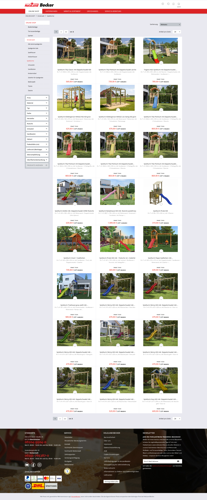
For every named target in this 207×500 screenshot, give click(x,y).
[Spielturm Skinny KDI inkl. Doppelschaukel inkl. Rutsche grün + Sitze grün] (74, 333)
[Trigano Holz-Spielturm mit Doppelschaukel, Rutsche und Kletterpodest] (160, 51)
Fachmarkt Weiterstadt (73, 451)
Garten (30, 36)
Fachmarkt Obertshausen (74, 447)
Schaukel (30, 129)
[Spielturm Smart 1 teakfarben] (74, 239)
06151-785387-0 (37, 455)
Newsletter (68, 437)
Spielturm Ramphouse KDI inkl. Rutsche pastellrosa (117, 213)
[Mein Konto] (174, 3)
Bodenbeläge (33, 27)
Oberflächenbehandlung (36, 160)
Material (30, 103)
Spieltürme (30, 61)
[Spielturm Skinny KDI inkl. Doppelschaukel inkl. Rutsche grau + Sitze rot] (74, 380)
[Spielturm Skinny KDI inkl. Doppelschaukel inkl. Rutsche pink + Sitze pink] (117, 333)
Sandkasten (31, 134)
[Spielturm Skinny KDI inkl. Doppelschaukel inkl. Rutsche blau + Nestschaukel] (117, 380)
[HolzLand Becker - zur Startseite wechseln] (39, 4)
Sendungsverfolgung (72, 458)
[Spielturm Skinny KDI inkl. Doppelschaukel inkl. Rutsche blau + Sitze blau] (117, 286)
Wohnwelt (31, 82)
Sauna (30, 90)
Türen (30, 86)
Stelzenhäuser (32, 57)
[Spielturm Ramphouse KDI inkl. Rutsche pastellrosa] (117, 192)
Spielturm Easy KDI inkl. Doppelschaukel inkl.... (161, 401)
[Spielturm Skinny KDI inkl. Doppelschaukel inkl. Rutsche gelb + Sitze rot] (160, 333)
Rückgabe (68, 461)
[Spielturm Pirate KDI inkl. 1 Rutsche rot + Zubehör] (117, 239)
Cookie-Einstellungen (111, 454)
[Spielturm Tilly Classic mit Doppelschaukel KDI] (74, 51)
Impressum (108, 444)
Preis (29, 98)
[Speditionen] (51, 486)
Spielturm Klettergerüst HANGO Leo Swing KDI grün (117, 119)
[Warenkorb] (179, 3)
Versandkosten (75, 496)
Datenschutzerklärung (112, 447)
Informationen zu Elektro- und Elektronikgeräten (121, 471)
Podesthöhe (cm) (33, 144)
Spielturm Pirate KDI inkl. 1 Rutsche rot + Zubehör (117, 260)
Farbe (29, 113)
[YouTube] (28, 465)
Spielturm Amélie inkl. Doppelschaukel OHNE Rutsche (74, 213)
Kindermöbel (32, 73)
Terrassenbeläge (34, 31)
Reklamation (69, 465)
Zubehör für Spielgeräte (35, 78)
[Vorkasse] (40, 478)
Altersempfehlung (33, 155)
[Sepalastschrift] (53, 478)
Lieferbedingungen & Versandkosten (117, 461)
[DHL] (38, 486)
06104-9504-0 (35, 442)
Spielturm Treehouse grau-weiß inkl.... (74, 307)
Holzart (29, 139)
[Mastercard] (46, 478)
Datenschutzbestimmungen (162, 466)
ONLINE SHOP (31, 23)
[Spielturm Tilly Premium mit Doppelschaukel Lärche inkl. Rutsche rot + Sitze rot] (74, 145)
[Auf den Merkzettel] (75, 63)
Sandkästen (32, 69)
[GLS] (28, 486)
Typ (28, 108)
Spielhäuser (31, 52)
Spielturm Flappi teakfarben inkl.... (160, 260)
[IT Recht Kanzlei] (68, 471)
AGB (105, 451)
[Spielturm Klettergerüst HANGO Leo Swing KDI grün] (117, 98)
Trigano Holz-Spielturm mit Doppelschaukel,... (160, 72)
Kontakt (67, 444)
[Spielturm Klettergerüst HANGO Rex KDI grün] (74, 98)
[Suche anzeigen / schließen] (163, 3)
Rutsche (30, 124)
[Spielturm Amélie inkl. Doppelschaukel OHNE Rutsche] (74, 192)
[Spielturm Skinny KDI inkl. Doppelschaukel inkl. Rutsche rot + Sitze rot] (160, 286)
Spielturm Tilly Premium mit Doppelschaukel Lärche (117, 72)
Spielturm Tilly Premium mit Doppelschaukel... (160, 119)
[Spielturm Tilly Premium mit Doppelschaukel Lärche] (117, 51)
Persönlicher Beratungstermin (75, 441)
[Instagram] (40, 465)
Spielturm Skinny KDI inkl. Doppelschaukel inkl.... (117, 306)
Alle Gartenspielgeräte (35, 44)
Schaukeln (31, 65)
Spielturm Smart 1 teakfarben (74, 260)
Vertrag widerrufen (111, 481)
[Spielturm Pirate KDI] (160, 192)
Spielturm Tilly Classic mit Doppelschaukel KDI (74, 72)
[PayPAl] (28, 478)
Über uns (107, 441)
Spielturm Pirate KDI (160, 212)
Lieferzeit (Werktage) (34, 149)
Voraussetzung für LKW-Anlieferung (117, 465)
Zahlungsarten (70, 454)
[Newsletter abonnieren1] (178, 461)
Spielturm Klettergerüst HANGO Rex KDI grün (74, 119)
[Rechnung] (34, 478)
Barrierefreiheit (109, 437)
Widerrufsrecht (109, 468)
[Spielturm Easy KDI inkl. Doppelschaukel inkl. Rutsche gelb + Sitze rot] (160, 380)
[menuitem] (163, 3)
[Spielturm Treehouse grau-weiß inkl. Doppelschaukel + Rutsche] (74, 286)
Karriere (107, 458)
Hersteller (30, 118)
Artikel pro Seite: (165, 32)
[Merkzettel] (168, 3)
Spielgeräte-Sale (33, 48)
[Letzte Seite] (66, 32)
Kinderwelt (31, 40)
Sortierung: (154, 24)
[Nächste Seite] (61, 32)
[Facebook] (34, 465)
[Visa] (59, 478)
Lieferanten (108, 475)
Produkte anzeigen (35, 165)
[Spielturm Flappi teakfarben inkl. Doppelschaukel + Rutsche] (160, 239)
